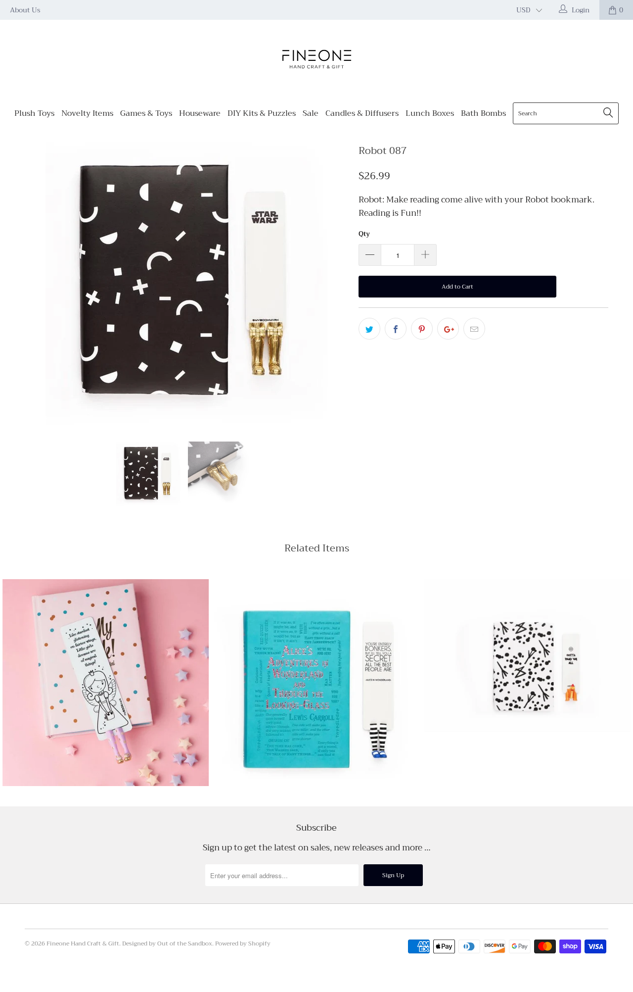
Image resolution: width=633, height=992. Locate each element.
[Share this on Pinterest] (422, 329)
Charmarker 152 (527, 655)
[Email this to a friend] (474, 329)
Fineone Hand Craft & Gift (82, 943)
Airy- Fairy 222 (105, 682)
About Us (25, 10)
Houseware (200, 113)
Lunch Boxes (430, 113)
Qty (364, 234)
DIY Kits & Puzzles (261, 113)
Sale (310, 113)
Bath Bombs (483, 113)
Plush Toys (34, 113)
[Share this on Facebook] (396, 329)
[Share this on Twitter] (369, 329)
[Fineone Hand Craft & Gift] (316, 60)
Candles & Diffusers (362, 113)
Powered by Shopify (243, 943)
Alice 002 (317, 682)
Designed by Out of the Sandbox (167, 943)
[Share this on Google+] (448, 329)
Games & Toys (146, 113)
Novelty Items (87, 113)
